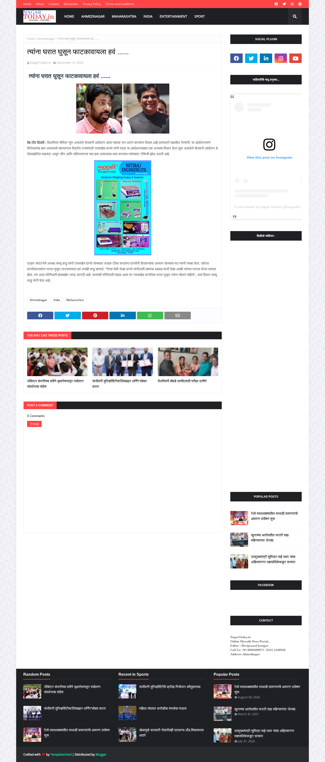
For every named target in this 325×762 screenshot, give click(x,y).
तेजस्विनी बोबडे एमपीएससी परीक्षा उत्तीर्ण (182, 381)
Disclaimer (71, 4)
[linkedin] (266, 58)
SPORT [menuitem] (199, 16)
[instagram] (292, 4)
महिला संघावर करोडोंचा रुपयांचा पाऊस (163, 708)
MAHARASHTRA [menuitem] (124, 16)
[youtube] (295, 58)
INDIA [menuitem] (148, 16)
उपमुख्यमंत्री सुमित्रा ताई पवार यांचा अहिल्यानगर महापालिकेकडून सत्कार (273, 559)
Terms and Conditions (119, 4)
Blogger (101, 754)
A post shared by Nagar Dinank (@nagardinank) (270, 207)
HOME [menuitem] (69, 16)
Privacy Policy (92, 4)
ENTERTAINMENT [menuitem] (173, 16)
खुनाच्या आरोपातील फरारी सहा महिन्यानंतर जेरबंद (270, 538)
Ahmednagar (46, 39)
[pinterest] (299, 4)
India (57, 300)
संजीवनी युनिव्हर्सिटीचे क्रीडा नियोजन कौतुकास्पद (170, 687)
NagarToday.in (40, 62)
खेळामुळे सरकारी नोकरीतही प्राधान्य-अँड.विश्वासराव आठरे (171, 733)
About (40, 4)
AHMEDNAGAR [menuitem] (93, 16)
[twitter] (284, 4)
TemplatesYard (61, 754)
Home (27, 4)
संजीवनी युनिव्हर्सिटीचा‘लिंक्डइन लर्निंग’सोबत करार (119, 383)
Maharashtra (75, 300)
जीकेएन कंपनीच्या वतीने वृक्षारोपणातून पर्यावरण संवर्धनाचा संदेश (55, 383)
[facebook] (276, 4)
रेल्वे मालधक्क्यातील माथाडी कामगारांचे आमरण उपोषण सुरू (274, 516)
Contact (54, 4)
